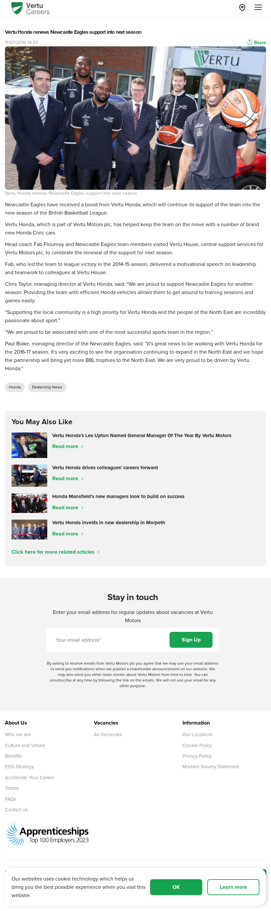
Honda (15, 387)
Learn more (233, 887)
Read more (66, 446)
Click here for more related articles (54, 552)
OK (176, 887)
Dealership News (47, 387)
